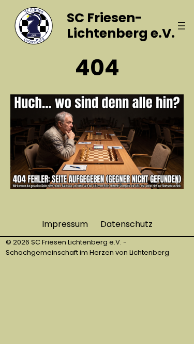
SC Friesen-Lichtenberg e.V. (121, 25)
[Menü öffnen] (181, 26)
